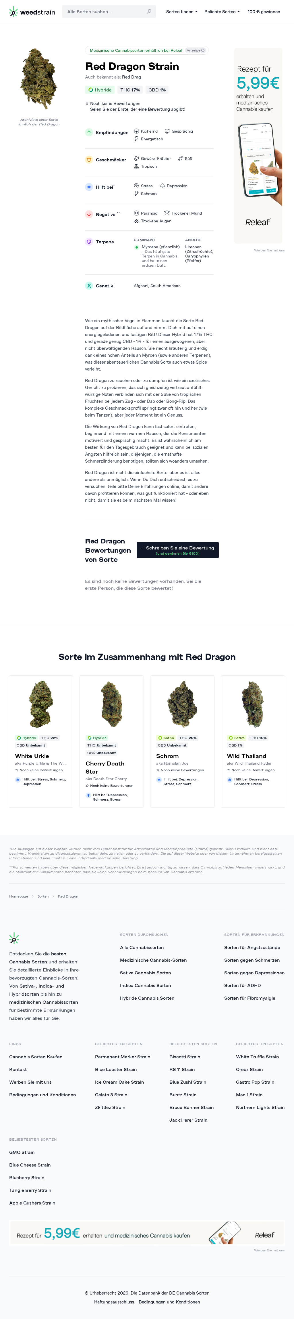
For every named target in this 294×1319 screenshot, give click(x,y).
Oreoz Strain (249, 1069)
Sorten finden (180, 11)
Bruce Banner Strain (191, 1107)
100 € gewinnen (264, 11)
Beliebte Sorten (220, 11)
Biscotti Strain (184, 1056)
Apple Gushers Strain (32, 1202)
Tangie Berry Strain (30, 1190)
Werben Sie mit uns (269, 250)
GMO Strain (22, 1152)
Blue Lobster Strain (116, 1069)
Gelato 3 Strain (111, 1094)
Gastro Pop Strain (255, 1082)
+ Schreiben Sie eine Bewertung (177, 550)
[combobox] (109, 11)
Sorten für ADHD (242, 985)
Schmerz (149, 193)
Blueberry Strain (27, 1177)
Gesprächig (182, 131)
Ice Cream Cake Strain (119, 1082)
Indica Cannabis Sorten (145, 985)
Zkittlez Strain (110, 1107)
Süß (188, 158)
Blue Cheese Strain (30, 1164)
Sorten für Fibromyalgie (249, 998)
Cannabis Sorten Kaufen (36, 1056)
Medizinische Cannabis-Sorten (153, 960)
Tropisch (149, 166)
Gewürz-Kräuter (156, 158)
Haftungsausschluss (114, 1301)
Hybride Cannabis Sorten (147, 998)
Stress (147, 186)
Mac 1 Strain (249, 1094)
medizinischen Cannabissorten (43, 1002)
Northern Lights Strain (260, 1107)
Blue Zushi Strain (187, 1082)
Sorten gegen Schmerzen (252, 960)
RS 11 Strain (182, 1069)
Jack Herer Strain (188, 1120)
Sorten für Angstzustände (252, 947)
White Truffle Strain (257, 1056)
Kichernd (149, 131)
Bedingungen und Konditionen (42, 1094)
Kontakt (18, 1069)
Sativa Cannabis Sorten (145, 972)
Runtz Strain (183, 1094)
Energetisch (152, 139)
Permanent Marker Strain (122, 1056)
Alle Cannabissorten (142, 947)
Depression (177, 186)
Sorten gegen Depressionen (254, 972)
